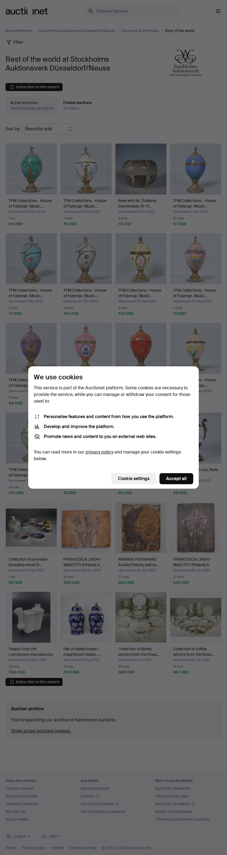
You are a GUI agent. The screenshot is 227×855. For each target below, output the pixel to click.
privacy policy (99, 452)
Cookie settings (133, 478)
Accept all (176, 478)
